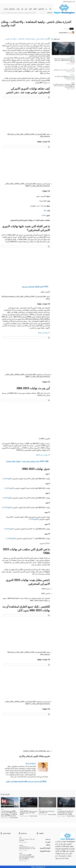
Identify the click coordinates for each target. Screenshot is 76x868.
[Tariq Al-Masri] (73, 32)
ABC (45, 211)
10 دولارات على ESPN (43, 455)
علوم (73, 68)
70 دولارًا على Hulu (44, 333)
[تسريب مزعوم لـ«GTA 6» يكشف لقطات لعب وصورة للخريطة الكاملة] (28, 802)
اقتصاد (72, 82)
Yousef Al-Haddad (71, 816)
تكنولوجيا (72, 56)
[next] (41, 12)
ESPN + (43, 215)
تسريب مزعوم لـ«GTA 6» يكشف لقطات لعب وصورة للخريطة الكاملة (64, 77)
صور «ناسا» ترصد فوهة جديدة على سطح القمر (26, 12)
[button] (50, 9)
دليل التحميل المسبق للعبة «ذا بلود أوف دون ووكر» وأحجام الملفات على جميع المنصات (64, 60)
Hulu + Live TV (43, 304)
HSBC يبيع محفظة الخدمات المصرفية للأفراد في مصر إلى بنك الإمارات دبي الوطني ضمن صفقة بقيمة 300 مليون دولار (64, 86)
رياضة (71, 28)
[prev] (44, 12)
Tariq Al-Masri (63, 32)
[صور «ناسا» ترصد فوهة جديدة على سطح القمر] (47, 802)
